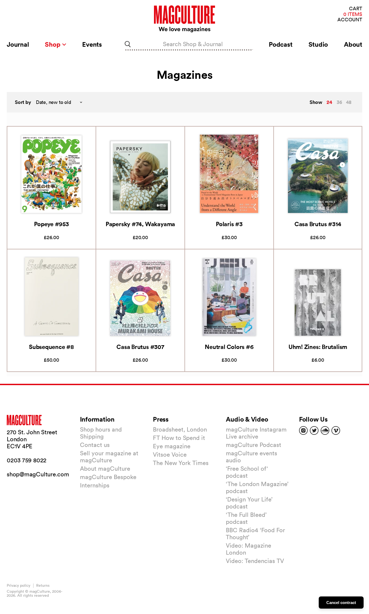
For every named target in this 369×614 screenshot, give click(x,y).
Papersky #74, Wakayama (140, 224)
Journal (18, 44)
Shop (53, 44)
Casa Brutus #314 (317, 224)
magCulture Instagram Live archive (256, 433)
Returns (42, 585)
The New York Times (181, 462)
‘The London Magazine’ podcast (257, 487)
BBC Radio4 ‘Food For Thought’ (255, 534)
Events (92, 44)
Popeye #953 (51, 224)
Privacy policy (18, 585)
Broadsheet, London (180, 429)
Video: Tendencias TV (255, 560)
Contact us (95, 444)
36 (339, 102)
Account (349, 20)
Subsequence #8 (51, 347)
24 (329, 102)
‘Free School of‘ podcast (247, 472)
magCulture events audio (251, 457)
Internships (94, 485)
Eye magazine (171, 446)
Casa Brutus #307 (140, 347)
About (353, 44)
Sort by (23, 102)
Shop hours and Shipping (101, 433)
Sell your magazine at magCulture (109, 457)
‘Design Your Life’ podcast (249, 503)
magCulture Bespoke (108, 476)
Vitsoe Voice (170, 454)
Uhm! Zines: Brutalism (318, 347)
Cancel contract (341, 602)
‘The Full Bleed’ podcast (246, 518)
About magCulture (105, 468)
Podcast (280, 44)
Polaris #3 (229, 224)
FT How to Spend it (179, 437)
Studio (318, 44)
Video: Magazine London (248, 549)
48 (348, 102)
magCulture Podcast (253, 444)
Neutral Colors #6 (229, 347)
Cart (355, 9)
